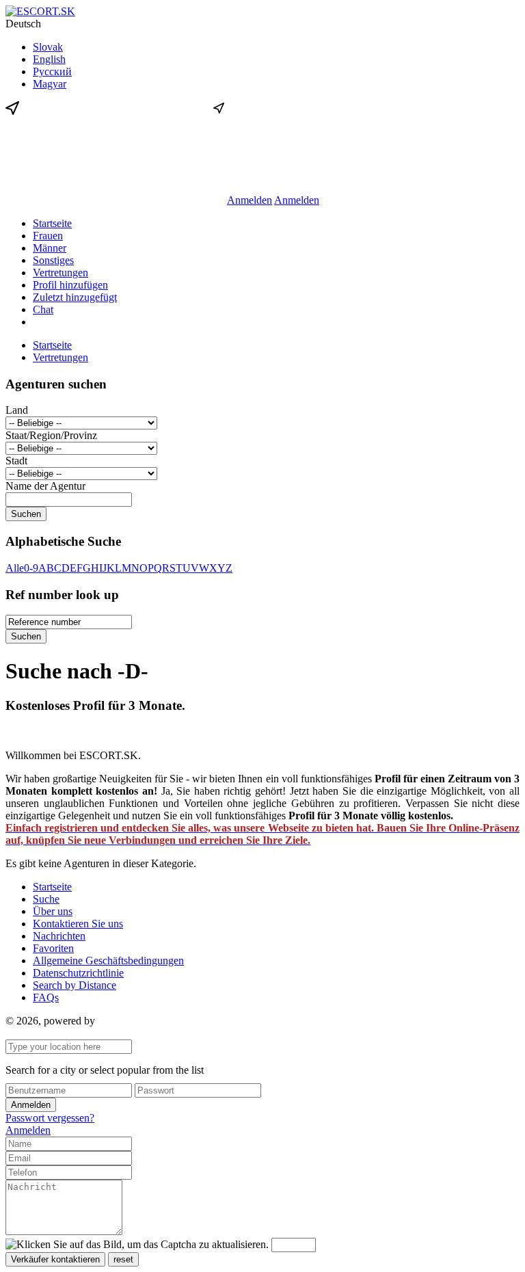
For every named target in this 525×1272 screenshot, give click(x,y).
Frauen (48, 235)
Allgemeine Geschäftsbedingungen (108, 960)
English (49, 59)
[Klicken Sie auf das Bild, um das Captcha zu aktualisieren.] (137, 1244)
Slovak (48, 47)
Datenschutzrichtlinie (78, 973)
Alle (14, 568)
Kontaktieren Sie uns (78, 923)
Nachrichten (59, 936)
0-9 (31, 568)
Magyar (49, 84)
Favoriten (53, 948)
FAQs (46, 997)
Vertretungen (60, 272)
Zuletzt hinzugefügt (75, 297)
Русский (52, 71)
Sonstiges (53, 260)
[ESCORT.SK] (40, 11)
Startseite (52, 223)
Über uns (52, 911)
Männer (49, 248)
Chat (43, 309)
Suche (46, 899)
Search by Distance (74, 985)
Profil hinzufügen (70, 285)
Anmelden (249, 200)
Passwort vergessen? (49, 1118)
